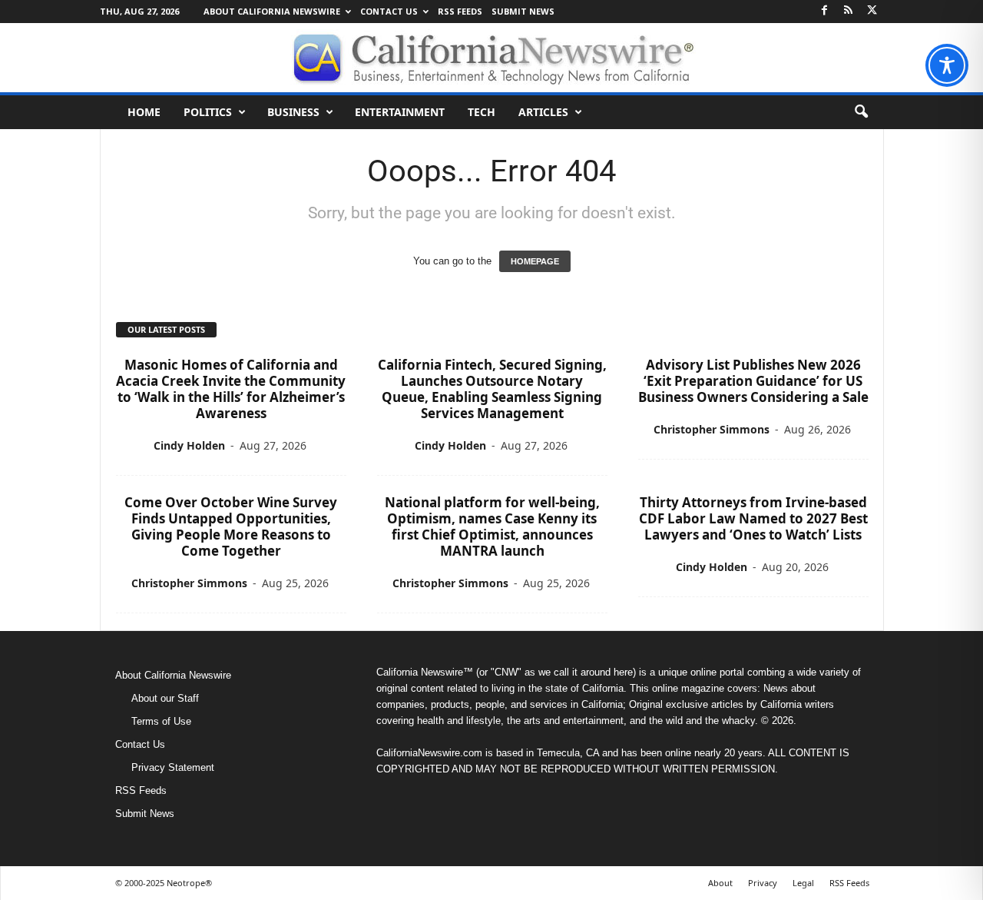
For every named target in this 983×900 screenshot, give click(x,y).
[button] (861, 112)
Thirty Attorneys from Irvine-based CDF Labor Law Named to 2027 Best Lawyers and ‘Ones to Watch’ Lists (753, 518)
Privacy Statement (172, 767)
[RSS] (848, 11)
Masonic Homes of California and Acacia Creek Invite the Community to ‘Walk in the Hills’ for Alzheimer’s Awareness (231, 389)
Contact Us (389, 11)
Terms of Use (161, 721)
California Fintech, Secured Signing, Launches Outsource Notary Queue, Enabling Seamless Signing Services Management (492, 389)
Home (144, 112)
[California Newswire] (491, 57)
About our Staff (165, 698)
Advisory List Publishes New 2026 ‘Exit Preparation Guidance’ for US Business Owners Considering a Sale (753, 381)
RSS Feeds (460, 11)
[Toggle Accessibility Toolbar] (947, 65)
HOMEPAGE (535, 261)
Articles (543, 112)
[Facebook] (825, 11)
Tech (481, 112)
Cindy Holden (189, 445)
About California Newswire (272, 11)
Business (293, 112)
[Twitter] (872, 11)
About (720, 882)
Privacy (762, 882)
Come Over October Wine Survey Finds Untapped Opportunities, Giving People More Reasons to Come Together (230, 526)
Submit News (523, 11)
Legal (803, 882)
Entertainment (400, 112)
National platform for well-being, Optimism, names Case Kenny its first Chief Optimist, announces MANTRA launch (492, 526)
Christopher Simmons (712, 429)
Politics (208, 112)
